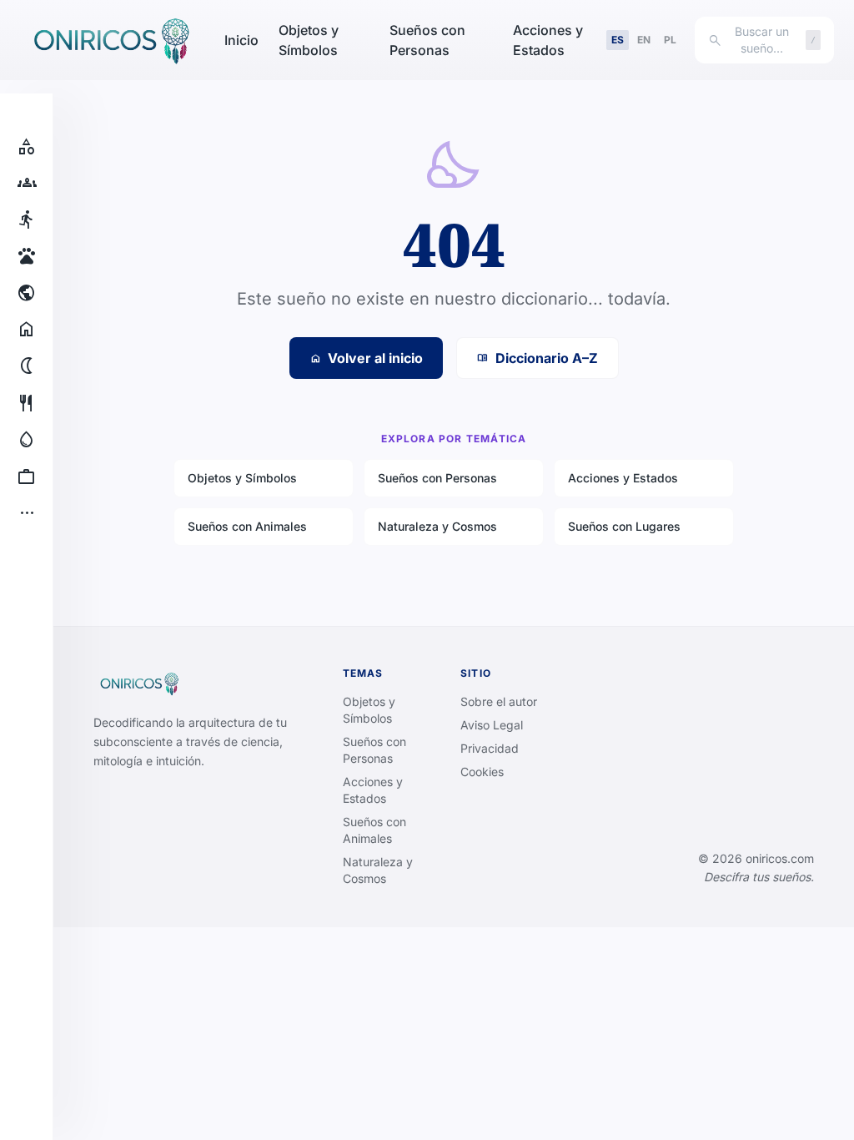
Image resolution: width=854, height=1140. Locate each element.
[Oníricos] (109, 40)
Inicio (241, 40)
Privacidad (489, 748)
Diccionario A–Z (537, 358)
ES (617, 39)
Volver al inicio (366, 358)
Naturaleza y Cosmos (437, 526)
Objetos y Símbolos (309, 40)
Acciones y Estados (548, 40)
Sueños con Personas (427, 40)
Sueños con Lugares (624, 526)
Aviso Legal (491, 725)
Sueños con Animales (247, 526)
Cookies (482, 771)
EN (644, 39)
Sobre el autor (498, 701)
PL (670, 39)
